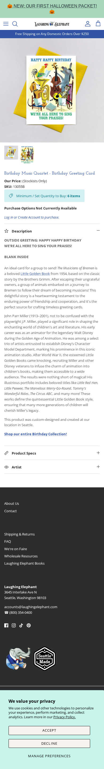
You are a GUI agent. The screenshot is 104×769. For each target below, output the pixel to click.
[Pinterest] (29, 625)
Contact (10, 510)
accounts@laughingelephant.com (30, 606)
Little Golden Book (35, 273)
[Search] (17, 24)
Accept (49, 730)
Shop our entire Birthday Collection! (35, 434)
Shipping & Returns (19, 534)
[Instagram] (14, 625)
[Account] (86, 24)
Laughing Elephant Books (24, 563)
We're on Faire (15, 548)
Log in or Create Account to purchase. (31, 217)
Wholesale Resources (21, 556)
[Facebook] (6, 625)
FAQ (7, 541)
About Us (11, 503)
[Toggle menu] (6, 24)
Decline (49, 743)
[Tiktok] (21, 625)
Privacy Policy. (64, 716)
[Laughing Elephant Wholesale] (52, 23)
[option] (52, 90)
